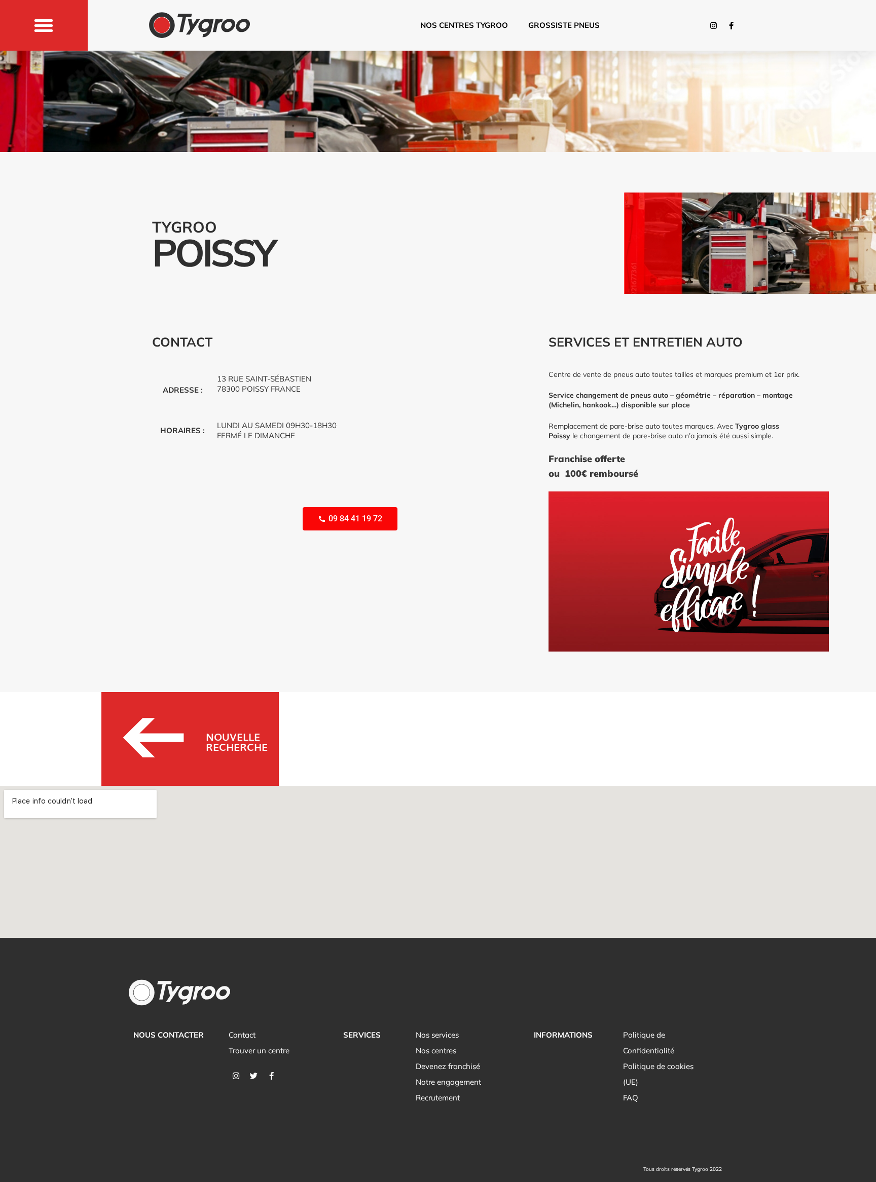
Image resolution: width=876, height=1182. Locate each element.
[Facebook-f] (731, 25)
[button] (43, 25)
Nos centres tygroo (464, 25)
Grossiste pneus (564, 25)
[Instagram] (713, 25)
